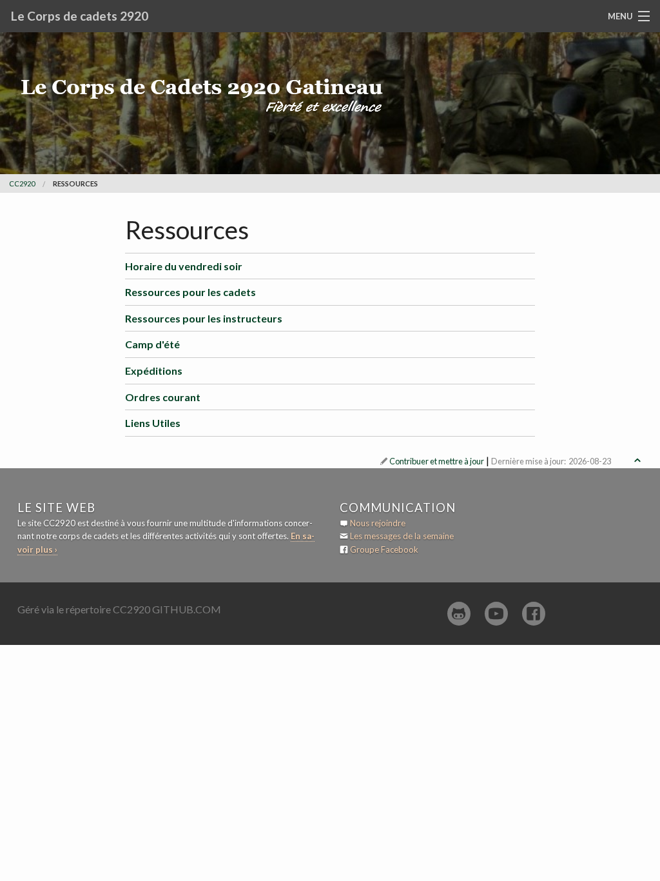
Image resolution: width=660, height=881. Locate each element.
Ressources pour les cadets (190, 292)
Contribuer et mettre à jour (436, 461)
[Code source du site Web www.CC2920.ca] (459, 614)
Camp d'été (152, 344)
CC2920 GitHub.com (167, 609)
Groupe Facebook (384, 549)
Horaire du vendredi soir (183, 266)
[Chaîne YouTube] (496, 614)
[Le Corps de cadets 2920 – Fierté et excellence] (210, 76)
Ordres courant (162, 397)
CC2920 (22, 183)
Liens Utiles (152, 423)
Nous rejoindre (377, 523)
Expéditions (153, 370)
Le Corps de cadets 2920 (79, 15)
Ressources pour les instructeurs (203, 318)
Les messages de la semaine (402, 536)
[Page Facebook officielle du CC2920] (533, 614)
